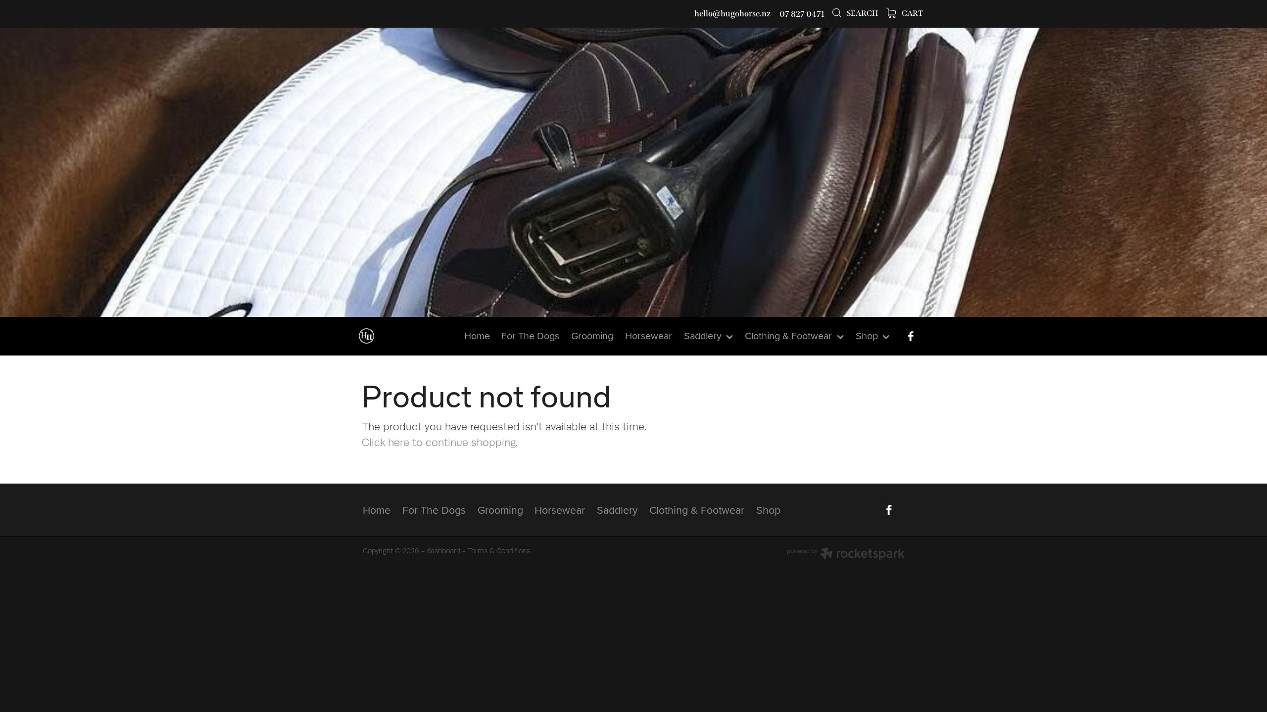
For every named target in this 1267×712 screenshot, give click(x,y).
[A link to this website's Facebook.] (910, 336)
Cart (911, 13)
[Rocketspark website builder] (846, 555)
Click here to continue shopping (439, 442)
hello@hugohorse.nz (732, 14)
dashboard (443, 551)
